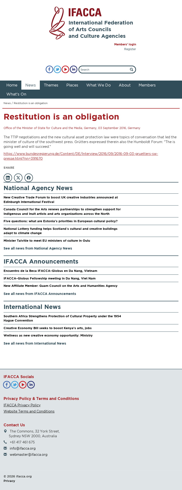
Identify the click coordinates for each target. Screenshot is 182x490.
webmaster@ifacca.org (28, 454)
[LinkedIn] (73, 69)
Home (11, 85)
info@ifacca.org (23, 448)
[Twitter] (57, 69)
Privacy (9, 480)
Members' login (125, 44)
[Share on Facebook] (28, 177)
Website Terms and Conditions (29, 411)
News (30, 85)
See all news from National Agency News (38, 248)
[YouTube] (65, 69)
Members (147, 85)
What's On (16, 94)
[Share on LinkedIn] (8, 177)
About (125, 85)
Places (72, 85)
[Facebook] (49, 69)
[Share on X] (18, 177)
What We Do (98, 85)
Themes (51, 85)
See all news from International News (35, 343)
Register (130, 49)
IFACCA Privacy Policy (22, 405)
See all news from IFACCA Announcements (40, 293)
